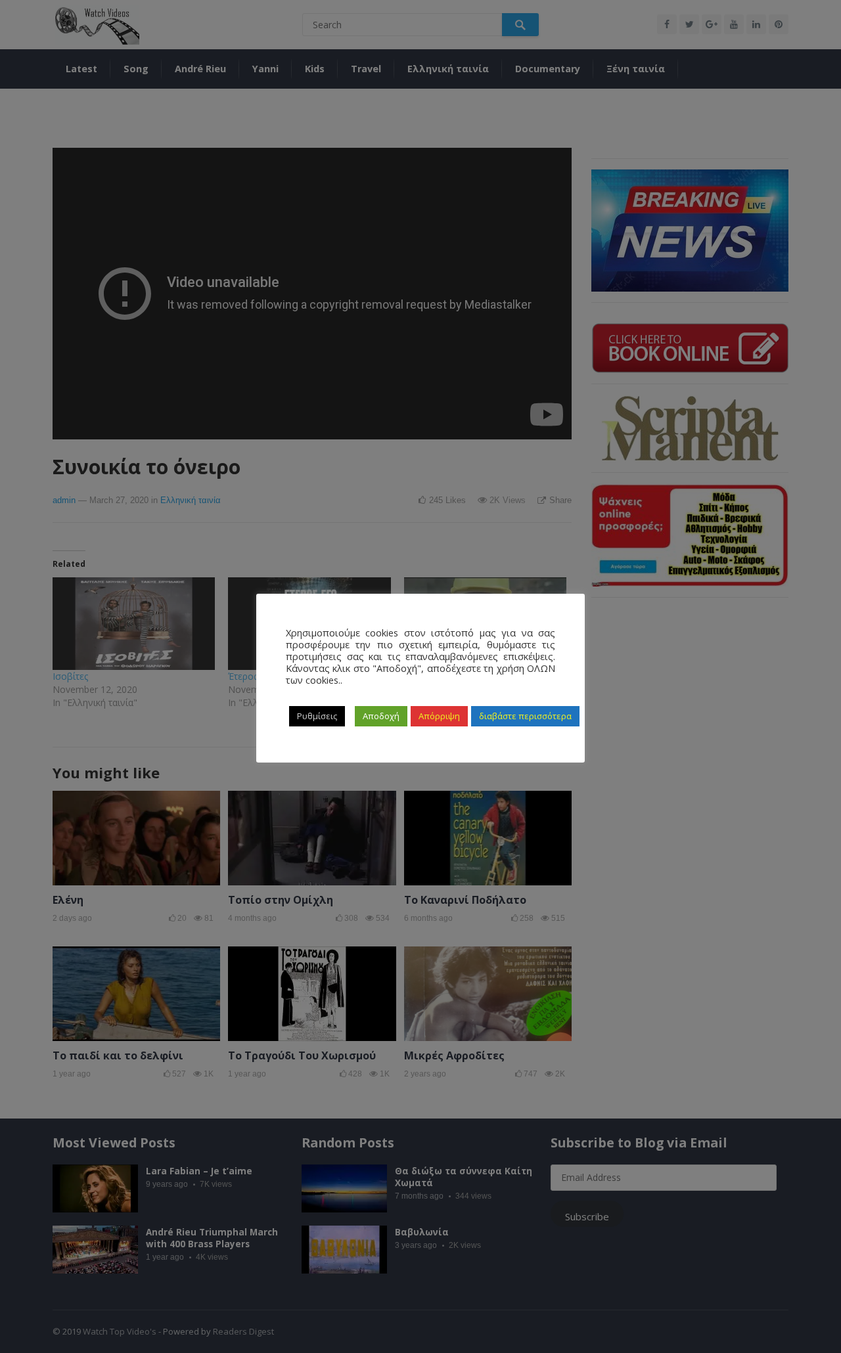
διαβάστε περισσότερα (525, 716)
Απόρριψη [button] (439, 716)
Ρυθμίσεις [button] (317, 716)
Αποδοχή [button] (381, 716)
